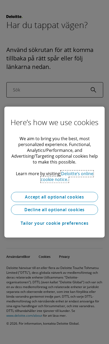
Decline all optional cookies (54, 210)
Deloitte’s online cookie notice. (67, 176)
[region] (54, 172)
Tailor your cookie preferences (55, 223)
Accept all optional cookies (54, 197)
